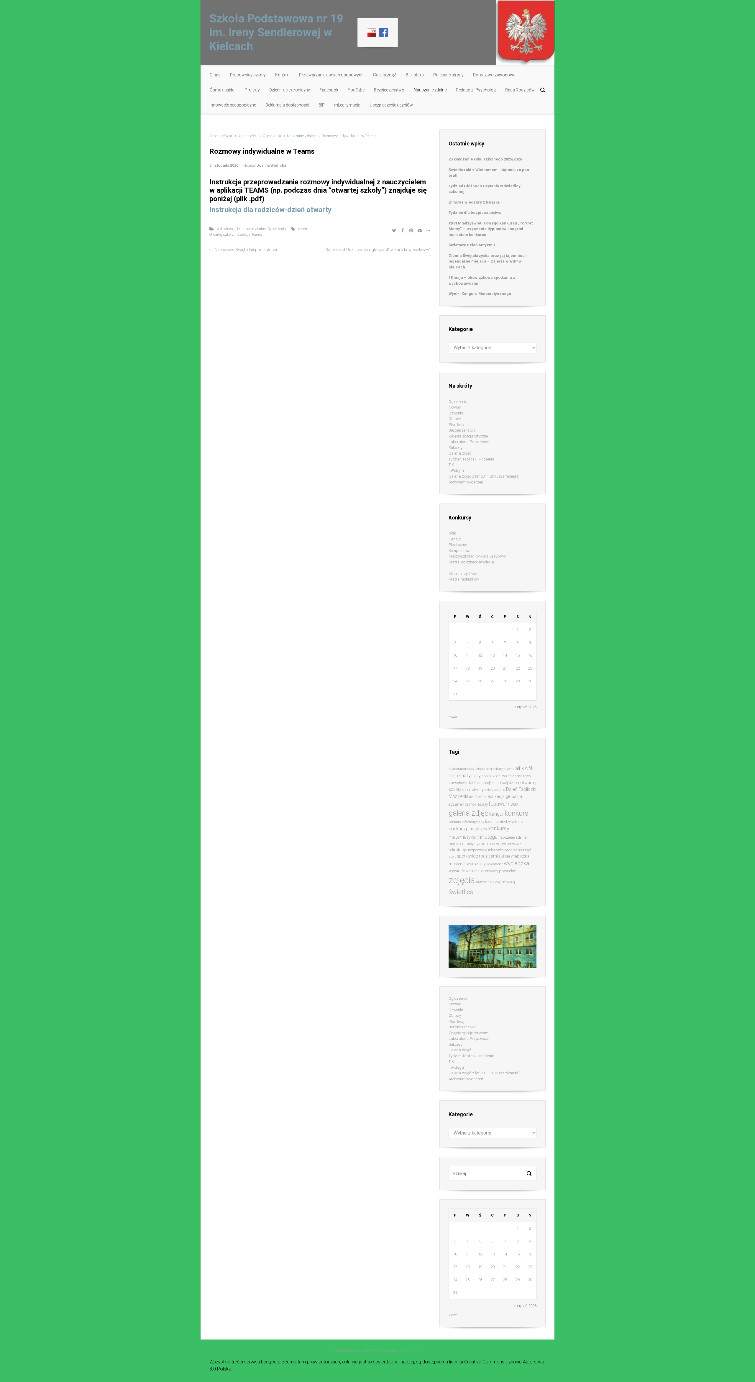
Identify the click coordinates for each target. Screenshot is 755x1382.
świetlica (461, 892)
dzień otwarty (473, 789)
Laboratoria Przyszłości (469, 442)
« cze (453, 716)
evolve (339, 1351)
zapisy (479, 871)
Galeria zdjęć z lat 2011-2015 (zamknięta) (484, 476)
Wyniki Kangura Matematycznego (480, 293)
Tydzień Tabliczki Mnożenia (471, 459)
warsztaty (476, 863)
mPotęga (456, 470)
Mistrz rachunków (464, 579)
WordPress (412, 1351)
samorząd (522, 850)
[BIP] (372, 32)
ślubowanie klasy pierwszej (495, 882)
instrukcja (242, 234)
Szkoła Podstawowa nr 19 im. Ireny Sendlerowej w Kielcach (276, 32)
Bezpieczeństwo (462, 430)
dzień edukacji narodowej (487, 783)
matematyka (462, 837)
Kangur (455, 539)
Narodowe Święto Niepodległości (245, 249)
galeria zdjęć (468, 813)
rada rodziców (492, 843)
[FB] (383, 32)
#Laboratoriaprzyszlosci (467, 769)
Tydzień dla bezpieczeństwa (475, 212)
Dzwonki (456, 413)
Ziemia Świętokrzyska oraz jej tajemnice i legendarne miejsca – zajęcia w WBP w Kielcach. (488, 261)
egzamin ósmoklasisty (468, 804)
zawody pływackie (500, 871)
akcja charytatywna (500, 769)
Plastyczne (458, 544)
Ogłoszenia (272, 136)
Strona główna (220, 136)
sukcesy (506, 856)
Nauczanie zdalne (301, 136)
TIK (451, 465)
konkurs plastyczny (468, 829)
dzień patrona (495, 790)
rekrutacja (458, 849)
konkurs (516, 813)
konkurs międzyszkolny (504, 821)
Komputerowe (460, 550)
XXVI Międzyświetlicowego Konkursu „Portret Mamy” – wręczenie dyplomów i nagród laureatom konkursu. (491, 229)
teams (257, 234)
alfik (519, 768)
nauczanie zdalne (512, 837)
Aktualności (247, 136)
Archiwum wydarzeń (466, 482)
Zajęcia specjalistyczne (468, 436)
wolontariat (495, 864)
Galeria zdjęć (460, 453)
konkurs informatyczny (466, 822)
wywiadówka (461, 870)
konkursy (498, 828)
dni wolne (503, 776)
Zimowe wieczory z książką (474, 202)
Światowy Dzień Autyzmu (472, 245)
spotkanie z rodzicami (477, 856)
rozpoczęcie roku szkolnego (490, 850)
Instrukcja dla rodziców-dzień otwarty (270, 210)
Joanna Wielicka (271, 165)
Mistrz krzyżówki (463, 573)
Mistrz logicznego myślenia (471, 562)
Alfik (452, 533)
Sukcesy (455, 447)
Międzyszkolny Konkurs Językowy (477, 556)
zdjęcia (462, 880)
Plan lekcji (457, 424)
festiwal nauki (504, 804)
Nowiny (455, 407)
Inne (452, 567)
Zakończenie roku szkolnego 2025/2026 (485, 159)
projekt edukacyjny (463, 844)
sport (452, 856)
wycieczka (516, 863)
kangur (496, 814)
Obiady (455, 419)
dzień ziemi (478, 797)
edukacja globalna (505, 796)
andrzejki (488, 776)
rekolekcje (514, 844)
